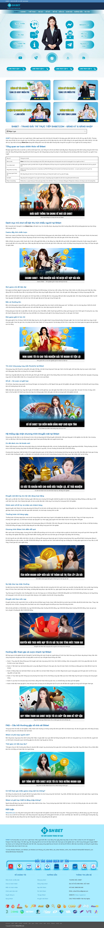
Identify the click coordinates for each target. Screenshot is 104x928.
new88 (20, 923)
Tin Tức (87, 12)
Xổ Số (48, 12)
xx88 (12, 923)
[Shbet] (14, 6)
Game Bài (69, 12)
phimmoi (8, 923)
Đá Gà (40, 12)
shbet (40, 923)
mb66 (57, 923)
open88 (25, 923)
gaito (33, 923)
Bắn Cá (61, 12)
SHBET (16, 12)
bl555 (48, 923)
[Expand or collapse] (85, 131)
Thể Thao (32, 12)
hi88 (44, 923)
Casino (23, 12)
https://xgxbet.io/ (80, 895)
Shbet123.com (10, 812)
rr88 (29, 923)
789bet (53, 923)
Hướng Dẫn (78, 12)
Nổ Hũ (55, 12)
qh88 (16, 923)
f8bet (36, 923)
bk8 (61, 923)
